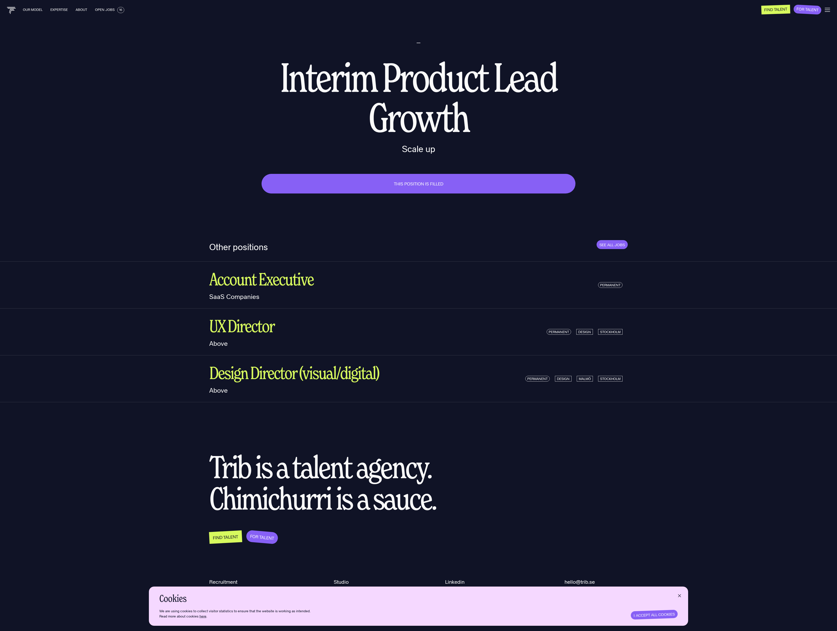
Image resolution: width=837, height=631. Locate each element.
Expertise (59, 9)
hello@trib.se (580, 581)
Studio (341, 581)
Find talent (776, 9)
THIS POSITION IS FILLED (418, 183)
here (202, 616)
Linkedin (454, 581)
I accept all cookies (654, 615)
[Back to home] (11, 10)
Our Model (33, 9)
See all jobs (612, 244)
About (82, 9)
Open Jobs (108, 9)
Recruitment (223, 581)
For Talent (807, 9)
